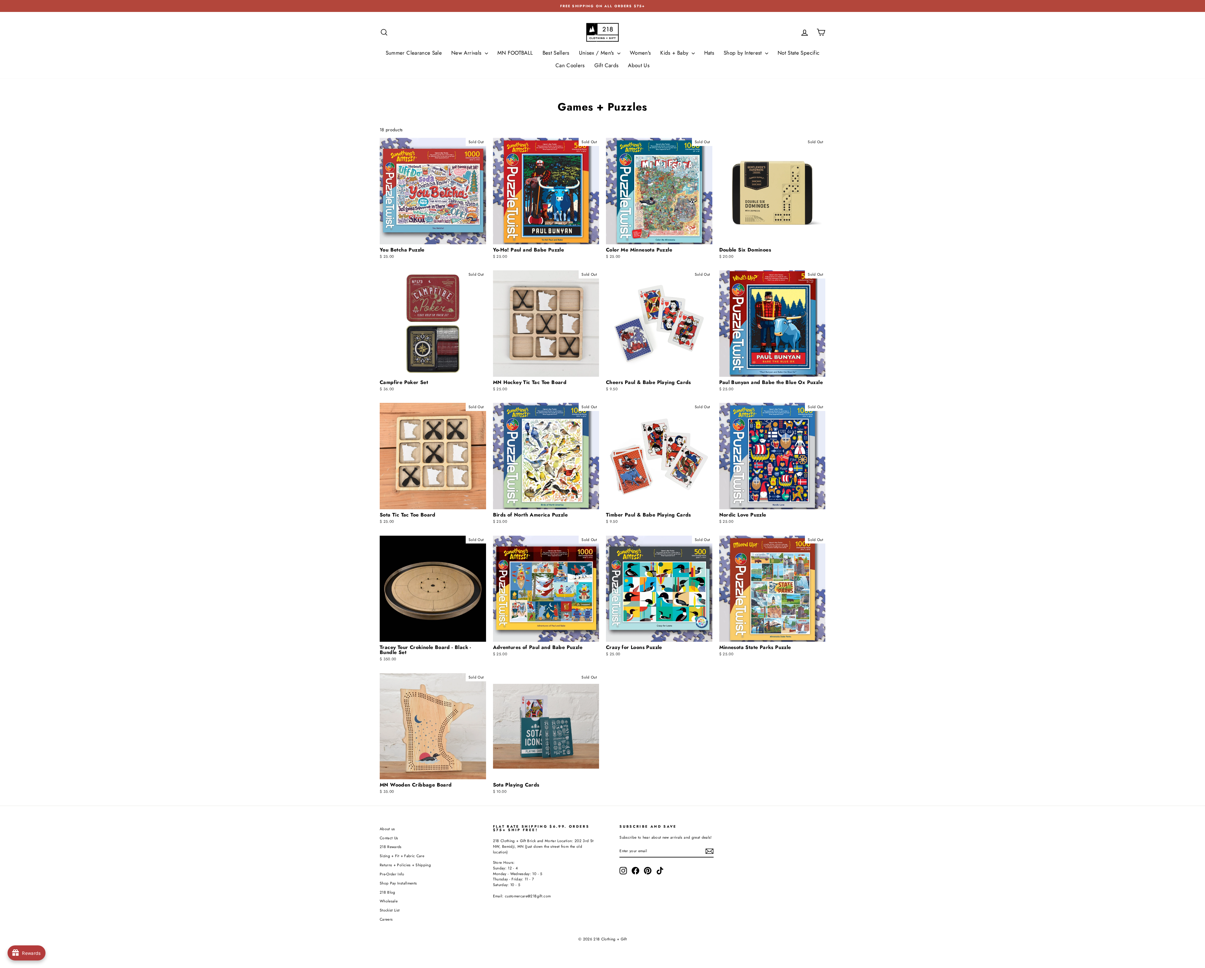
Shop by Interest (743, 53)
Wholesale (389, 901)
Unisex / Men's (597, 53)
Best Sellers (556, 53)
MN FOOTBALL (515, 53)
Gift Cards (606, 65)
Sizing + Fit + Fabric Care (402, 855)
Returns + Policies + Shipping (405, 865)
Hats (709, 53)
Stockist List (390, 910)
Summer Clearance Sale (414, 53)
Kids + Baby (675, 53)
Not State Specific (798, 53)
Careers (386, 919)
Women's (640, 53)
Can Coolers (570, 65)
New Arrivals (467, 53)
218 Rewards (391, 846)
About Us (639, 65)
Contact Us (389, 838)
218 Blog (387, 892)
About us (387, 828)
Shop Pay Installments (398, 883)
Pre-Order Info (392, 874)
